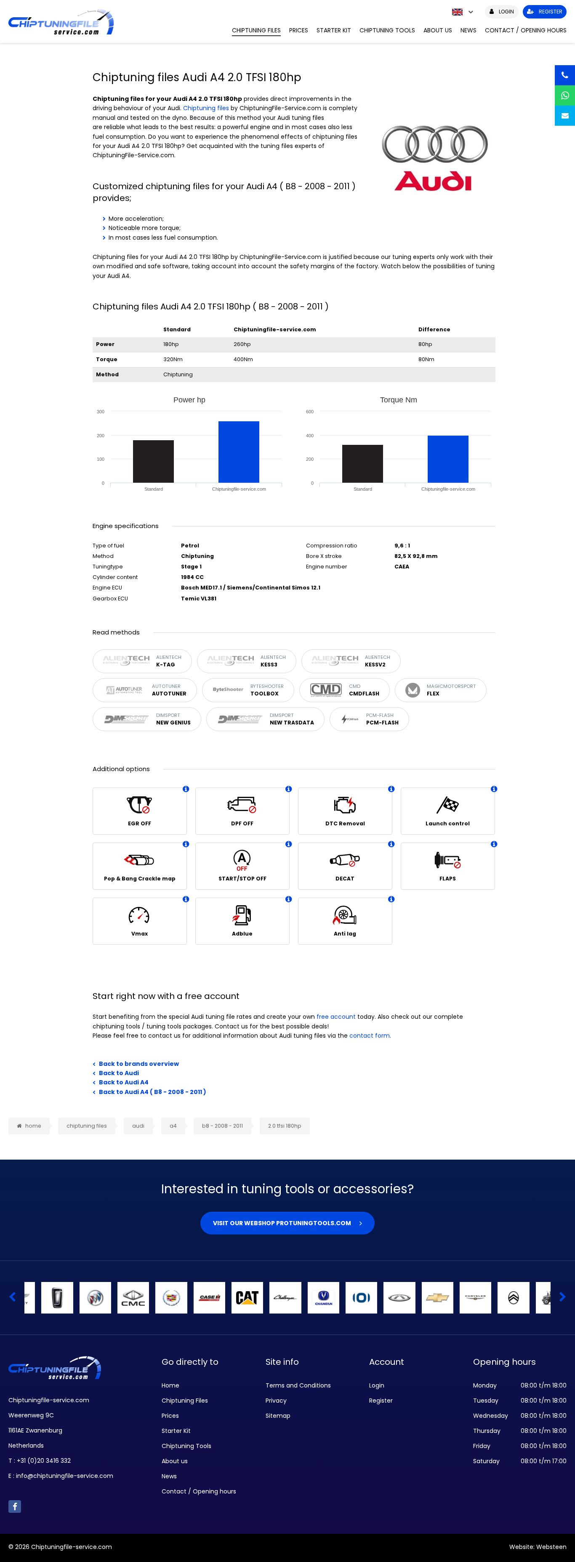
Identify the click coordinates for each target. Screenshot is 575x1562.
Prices (298, 30)
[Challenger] (116, 1298)
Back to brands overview (139, 1064)
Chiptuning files (206, 108)
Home (170, 1385)
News (469, 30)
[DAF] (458, 1298)
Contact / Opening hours (526, 30)
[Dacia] (534, 1298)
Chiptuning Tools (387, 30)
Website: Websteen (538, 1547)
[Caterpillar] (78, 1298)
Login (376, 1385)
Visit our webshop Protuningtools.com (282, 1223)
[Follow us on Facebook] (14, 1506)
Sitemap (278, 1415)
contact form (369, 1035)
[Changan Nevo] (192, 1298)
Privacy (276, 1400)
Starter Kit (334, 30)
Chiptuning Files (256, 30)
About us (437, 30)
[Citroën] (344, 1298)
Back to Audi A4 (124, 1082)
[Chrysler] (306, 1298)
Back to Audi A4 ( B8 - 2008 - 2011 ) (152, 1092)
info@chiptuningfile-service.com (64, 1476)
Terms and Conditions (298, 1385)
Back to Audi (119, 1073)
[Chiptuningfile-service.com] (113, 21)
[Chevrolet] (268, 1298)
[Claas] (382, 1298)
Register (381, 1400)
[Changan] (154, 1298)
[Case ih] (40, 1298)
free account (336, 1016)
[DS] (496, 1298)
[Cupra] (420, 1298)
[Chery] (230, 1298)
